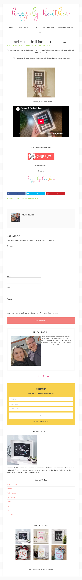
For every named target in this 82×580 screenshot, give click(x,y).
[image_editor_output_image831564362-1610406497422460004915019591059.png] (41, 156)
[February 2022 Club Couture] (23, 536)
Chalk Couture (22, 198)
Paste (36, 198)
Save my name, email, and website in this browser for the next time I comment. (33, 313)
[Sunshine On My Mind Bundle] (59, 553)
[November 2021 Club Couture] (23, 553)
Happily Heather (41, 14)
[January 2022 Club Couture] (41, 536)
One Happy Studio (48, 569)
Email (9, 287)
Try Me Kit (10, 515)
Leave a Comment (43, 45)
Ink (8, 506)
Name (9, 276)
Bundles (12, 198)
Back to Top (41, 571)
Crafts (31, 198)
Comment (10, 246)
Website (9, 299)
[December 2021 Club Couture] (59, 536)
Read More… (56, 348)
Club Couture (11, 497)
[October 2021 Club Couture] (41, 553)
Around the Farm (12, 484)
